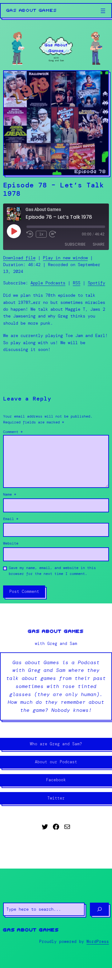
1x (41, 234)
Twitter (56, 798)
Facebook (56, 779)
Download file (19, 258)
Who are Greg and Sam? (56, 744)
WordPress (97, 941)
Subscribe (75, 244)
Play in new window (65, 258)
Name (9, 494)
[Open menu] (103, 11)
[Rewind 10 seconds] (29, 234)
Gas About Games (31, 10)
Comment (13, 431)
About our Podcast (56, 761)
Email (10, 518)
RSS (76, 283)
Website (10, 543)
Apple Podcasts (47, 283)
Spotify (96, 283)
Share (99, 244)
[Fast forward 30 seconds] (52, 234)
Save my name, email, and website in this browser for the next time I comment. (52, 570)
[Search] (99, 909)
